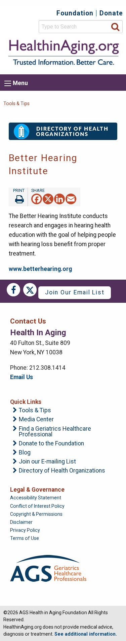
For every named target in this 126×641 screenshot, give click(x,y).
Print (18, 197)
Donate (111, 13)
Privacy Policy (25, 530)
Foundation (74, 13)
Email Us (21, 377)
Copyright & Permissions (36, 514)
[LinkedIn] (59, 198)
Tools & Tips (16, 103)
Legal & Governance (37, 489)
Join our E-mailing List (47, 462)
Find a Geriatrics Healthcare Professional (55, 432)
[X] (48, 198)
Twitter (30, 289)
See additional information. (85, 634)
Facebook (13, 289)
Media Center (36, 420)
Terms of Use (24, 538)
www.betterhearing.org (40, 269)
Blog (25, 453)
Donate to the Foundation (51, 444)
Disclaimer (21, 522)
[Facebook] (36, 198)
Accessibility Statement (35, 497)
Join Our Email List (74, 292)
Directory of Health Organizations (62, 471)
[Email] (71, 198)
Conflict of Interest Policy (37, 506)
